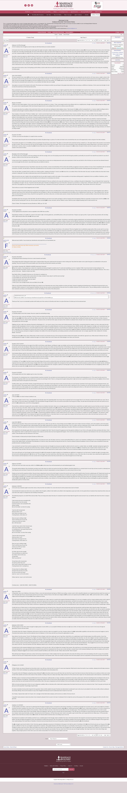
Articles (86, 14)
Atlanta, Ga (5, 56)
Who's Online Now (117, 42)
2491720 (108, 42)
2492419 (108, 100)
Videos (55, 11)
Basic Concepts (68, 14)
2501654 (108, 419)
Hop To (46, 738)
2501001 (108, 392)
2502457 (108, 483)
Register (117, 32)
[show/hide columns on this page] (123, 34)
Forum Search (117, 37)
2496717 (108, 132)
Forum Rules (6, 747)
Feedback (46, 765)
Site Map (76, 765)
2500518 (108, 370)
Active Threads (66, 34)
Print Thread (5, 40)
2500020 (108, 341)
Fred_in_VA (94, 254)
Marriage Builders (42, 32)
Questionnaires (74, 11)
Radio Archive (98, 11)
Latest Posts (117, 60)
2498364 (108, 238)
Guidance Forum (95, 14)
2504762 (108, 702)
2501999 (108, 461)
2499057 (108, 254)
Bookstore (27, 11)
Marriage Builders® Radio (86, 11)
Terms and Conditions (54, 765)
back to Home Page (63, 4)
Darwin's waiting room (7, 252)
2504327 (108, 659)
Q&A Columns (78, 14)
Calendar (60, 34)
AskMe (94, 43)
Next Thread (83, 37)
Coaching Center (63, 11)
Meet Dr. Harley (57, 14)
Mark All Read (13, 747)
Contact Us (105, 747)
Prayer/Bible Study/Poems (58, 32)
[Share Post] (105, 73)
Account (81, 765)
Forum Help (111, 747)
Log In (122, 32)
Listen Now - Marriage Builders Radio (97, 5)
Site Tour (49, 14)
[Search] (121, 34)
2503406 (108, 622)
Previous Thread (30, 37)
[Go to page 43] (86, 40)
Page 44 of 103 (80, 40)
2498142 (108, 207)
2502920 (108, 589)
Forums (49, 32)
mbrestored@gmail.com (72, 28)
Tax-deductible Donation (38, 14)
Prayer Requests (69, 32)
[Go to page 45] (110, 40)
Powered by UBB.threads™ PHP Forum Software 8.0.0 (63, 783)
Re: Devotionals (48, 43)
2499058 (108, 292)
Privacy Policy (63, 765)
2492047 (108, 73)
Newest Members (117, 50)
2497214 (108, 151)
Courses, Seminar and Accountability (42, 11)
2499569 (108, 309)
